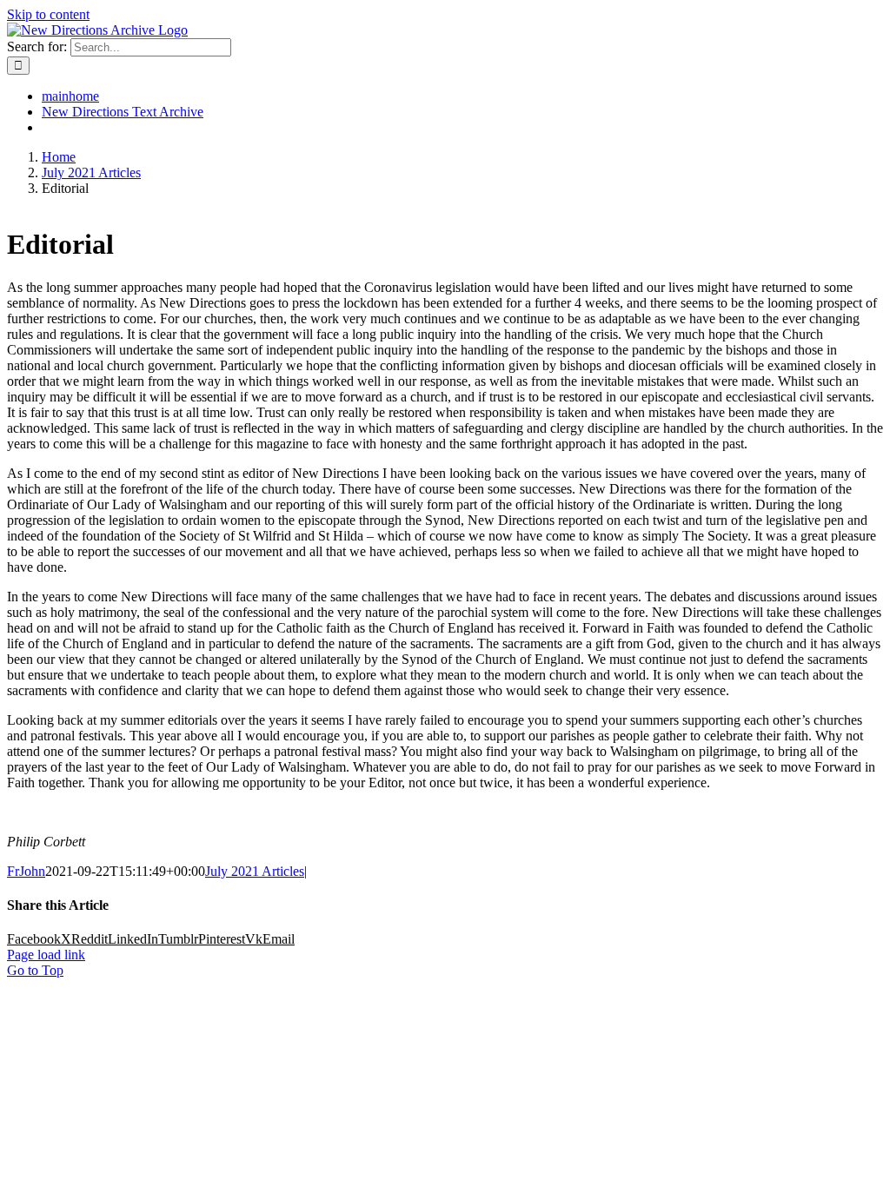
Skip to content (48, 14)
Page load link (46, 954)
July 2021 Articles (254, 871)
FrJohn (26, 871)
